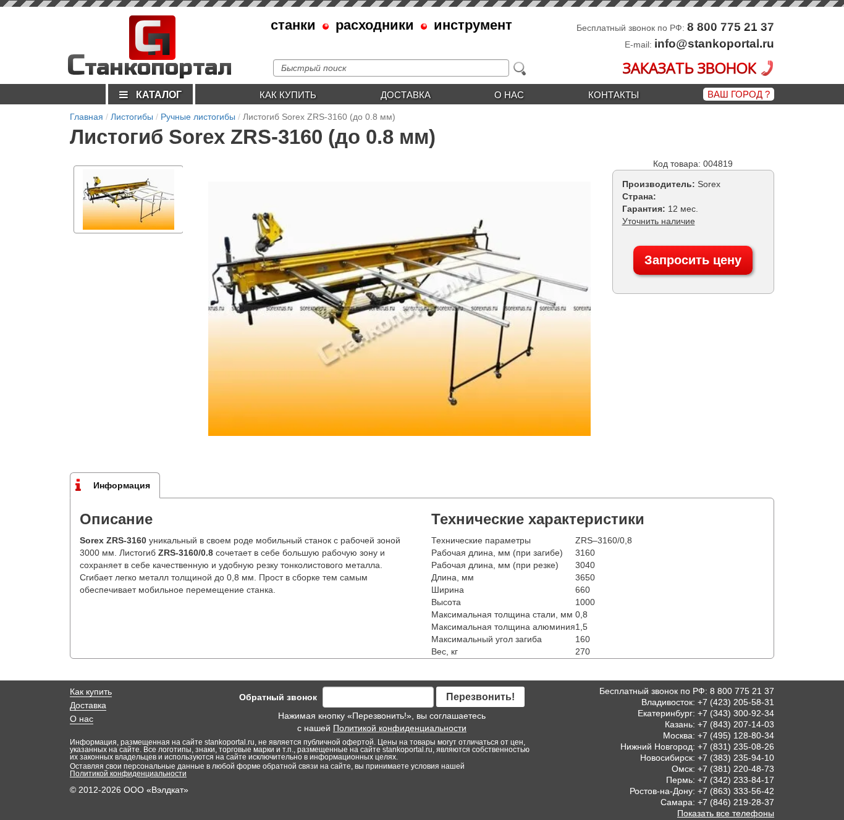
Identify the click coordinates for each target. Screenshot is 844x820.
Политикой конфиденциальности (399, 728)
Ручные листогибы (198, 117)
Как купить (288, 95)
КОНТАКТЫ (613, 95)
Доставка (406, 95)
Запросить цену (692, 260)
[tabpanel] (129, 199)
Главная (86, 117)
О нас (509, 95)
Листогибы (132, 117)
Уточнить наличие (658, 221)
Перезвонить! (480, 697)
